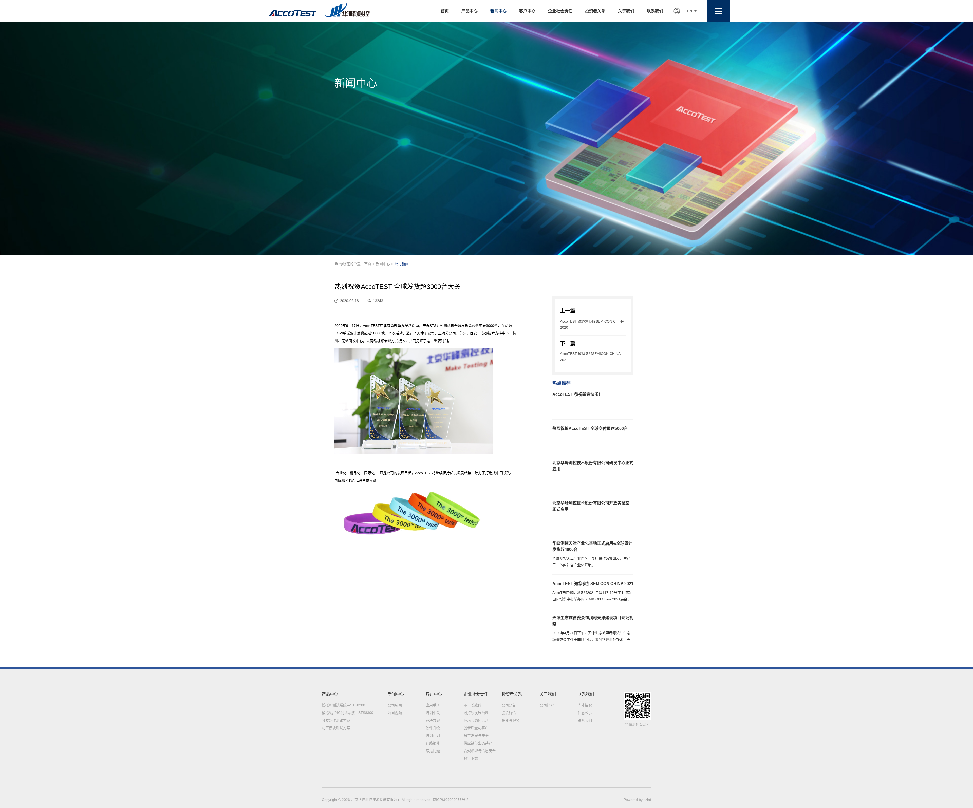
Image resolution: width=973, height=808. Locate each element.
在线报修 (433, 743)
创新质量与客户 (476, 728)
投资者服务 (510, 720)
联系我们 (655, 11)
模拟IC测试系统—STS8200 (343, 705)
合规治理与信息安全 (480, 751)
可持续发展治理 (476, 713)
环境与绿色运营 (476, 720)
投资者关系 (595, 11)
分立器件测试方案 (336, 720)
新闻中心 (498, 11)
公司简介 (547, 705)
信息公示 (585, 713)
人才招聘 (585, 705)
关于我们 (626, 11)
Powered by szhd (637, 800)
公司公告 (509, 705)
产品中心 (469, 11)
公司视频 (395, 713)
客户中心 (527, 11)
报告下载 (471, 758)
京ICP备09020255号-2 (451, 800)
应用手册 (433, 705)
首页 (445, 11)
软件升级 (433, 728)
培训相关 (433, 713)
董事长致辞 (472, 705)
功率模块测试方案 (336, 728)
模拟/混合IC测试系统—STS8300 (347, 713)
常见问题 (433, 751)
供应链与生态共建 (478, 743)
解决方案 (433, 720)
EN (689, 11)
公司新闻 (395, 705)
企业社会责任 (560, 11)
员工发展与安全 (476, 736)
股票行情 (509, 713)
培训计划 (433, 736)
